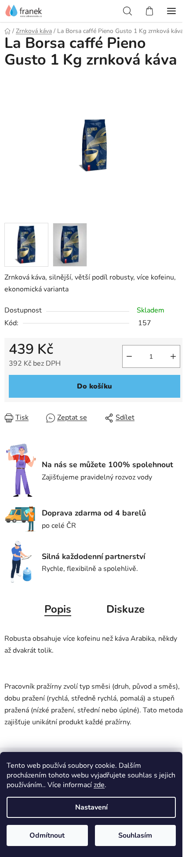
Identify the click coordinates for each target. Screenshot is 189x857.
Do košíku (94, 386)
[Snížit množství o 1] (129, 356)
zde (99, 785)
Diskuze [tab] (125, 609)
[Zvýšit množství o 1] (173, 356)
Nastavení (91, 807)
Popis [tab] (57, 609)
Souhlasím (135, 835)
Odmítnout (47, 835)
